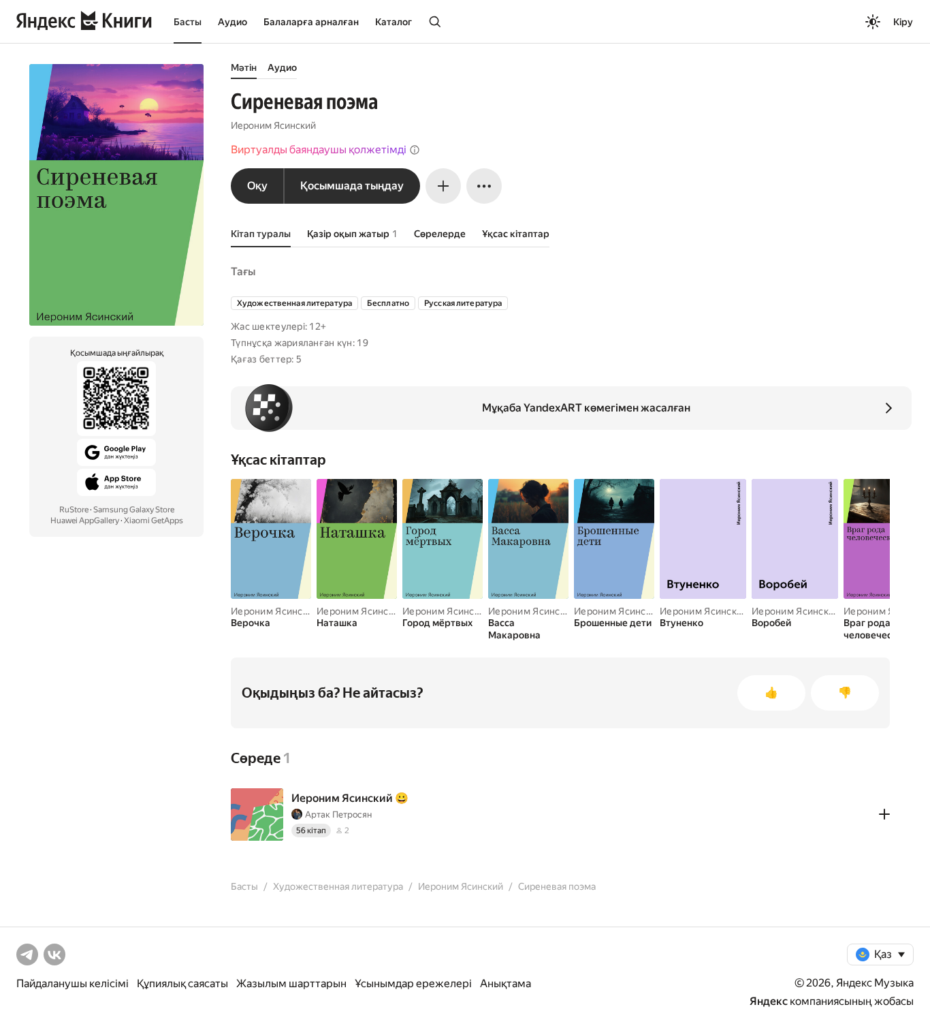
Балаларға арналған (311, 21)
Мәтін (244, 67)
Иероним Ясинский (273, 125)
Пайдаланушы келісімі (72, 983)
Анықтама (505, 983)
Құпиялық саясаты (182, 983)
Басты (188, 21)
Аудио (232, 21)
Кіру (903, 21)
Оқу (257, 185)
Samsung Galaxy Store (133, 509)
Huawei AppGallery (84, 520)
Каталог (393, 21)
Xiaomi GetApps (153, 520)
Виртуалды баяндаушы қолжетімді (318, 149)
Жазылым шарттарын (291, 983)
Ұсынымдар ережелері (413, 983)
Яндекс (769, 1001)
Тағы (243, 271)
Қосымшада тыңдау (352, 185)
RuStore (74, 509)
